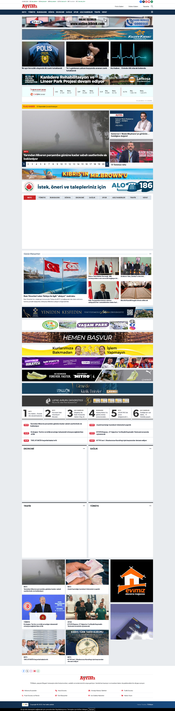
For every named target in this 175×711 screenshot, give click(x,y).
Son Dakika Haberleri (97, 695)
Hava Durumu (62, 690)
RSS (26, 704)
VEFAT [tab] (145, 197)
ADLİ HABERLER (86, 12)
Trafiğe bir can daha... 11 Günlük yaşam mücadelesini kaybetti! (145, 415)
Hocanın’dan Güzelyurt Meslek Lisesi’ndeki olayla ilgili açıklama (57, 415)
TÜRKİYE (31, 12)
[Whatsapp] (38, 671)
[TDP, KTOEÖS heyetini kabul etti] (43, 642)
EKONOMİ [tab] (80, 197)
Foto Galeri (119, 6)
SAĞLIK (69, 12)
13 (74, 164)
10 (61, 164)
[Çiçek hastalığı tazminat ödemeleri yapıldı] (87, 572)
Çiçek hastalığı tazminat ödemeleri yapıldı (113, 425)
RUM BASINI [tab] (55, 197)
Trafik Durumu (128, 690)
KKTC (24, 12)
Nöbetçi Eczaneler (31, 690)
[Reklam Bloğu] (87, 22)
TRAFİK (97, 12)
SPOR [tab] (104, 197)
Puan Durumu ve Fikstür (31, 695)
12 (70, 164)
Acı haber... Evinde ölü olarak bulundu (35, 415)
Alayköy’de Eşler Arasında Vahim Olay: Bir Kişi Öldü (79, 415)
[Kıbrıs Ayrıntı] (29, 6)
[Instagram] (31, 671)
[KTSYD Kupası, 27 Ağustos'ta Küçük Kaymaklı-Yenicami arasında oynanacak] (87, 607)
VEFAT (104, 12)
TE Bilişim (150, 704)
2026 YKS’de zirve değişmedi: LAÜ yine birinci (124, 415)
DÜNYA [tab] (68, 197)
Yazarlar (146, 6)
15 (82, 164)
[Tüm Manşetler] (150, 254)
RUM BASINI (42, 12)
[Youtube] (34, 671)
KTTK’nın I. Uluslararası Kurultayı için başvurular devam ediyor (121, 440)
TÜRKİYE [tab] (42, 197)
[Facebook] (23, 671)
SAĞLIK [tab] (92, 197)
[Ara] (152, 6)
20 (103, 164)
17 (91, 164)
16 (86, 164)
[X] (27, 671)
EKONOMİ (60, 12)
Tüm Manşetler (62, 695)
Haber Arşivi (128, 695)
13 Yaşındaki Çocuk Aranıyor (47, 106)
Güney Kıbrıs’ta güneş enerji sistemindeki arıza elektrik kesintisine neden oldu (102, 415)
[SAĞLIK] (150, 449)
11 (66, 164)
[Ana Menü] (152, 12)
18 (95, 164)
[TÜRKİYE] (150, 506)
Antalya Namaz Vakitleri (99, 690)
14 (78, 164)
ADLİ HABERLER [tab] (118, 197)
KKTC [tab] (29, 197)
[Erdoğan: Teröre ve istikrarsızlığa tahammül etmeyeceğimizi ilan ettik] (43, 607)
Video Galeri (133, 6)
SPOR (76, 12)
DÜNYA (51, 12)
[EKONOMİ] (84, 449)
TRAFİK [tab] (133, 197)
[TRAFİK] (84, 506)
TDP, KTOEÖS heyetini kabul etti (44, 440)
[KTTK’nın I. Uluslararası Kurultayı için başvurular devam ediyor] (87, 642)
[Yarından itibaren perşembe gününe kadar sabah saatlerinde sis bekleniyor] (43, 572)
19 (99, 164)
